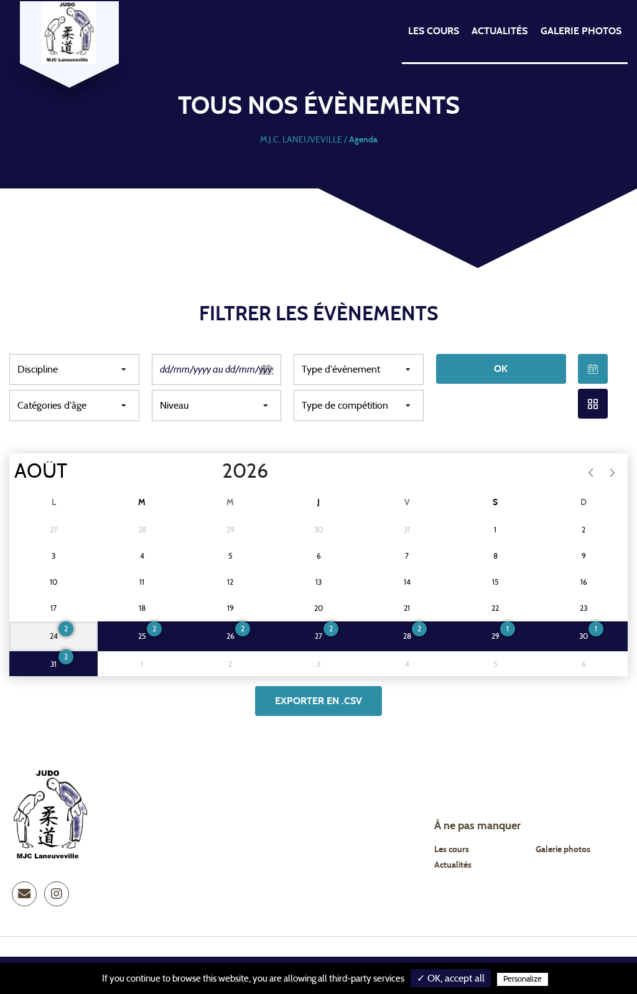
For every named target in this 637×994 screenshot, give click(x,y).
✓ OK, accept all (451, 978)
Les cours (433, 31)
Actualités (500, 31)
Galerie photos (581, 31)
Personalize (522, 979)
